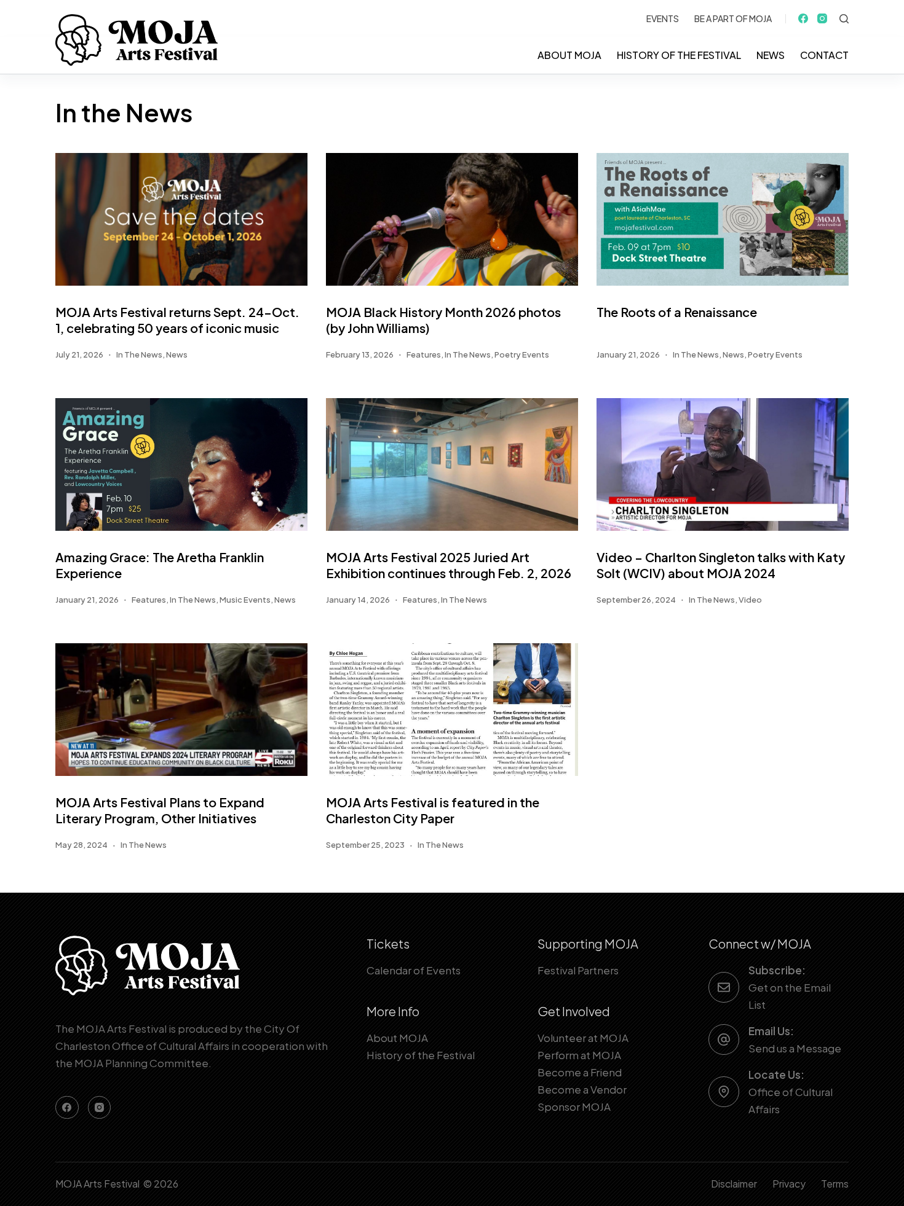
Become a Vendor (582, 1089)
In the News (139, 354)
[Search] (844, 18)
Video (750, 600)
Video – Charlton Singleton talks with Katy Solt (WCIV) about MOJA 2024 (721, 565)
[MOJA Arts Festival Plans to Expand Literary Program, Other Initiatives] (181, 709)
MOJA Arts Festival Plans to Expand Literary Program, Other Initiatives (159, 810)
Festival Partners (578, 970)
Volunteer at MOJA (582, 1037)
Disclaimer (734, 1184)
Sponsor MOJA (574, 1106)
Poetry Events (521, 354)
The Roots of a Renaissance (677, 311)
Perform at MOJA (579, 1055)
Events (662, 18)
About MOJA (569, 55)
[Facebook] (803, 18)
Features (423, 354)
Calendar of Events (414, 970)
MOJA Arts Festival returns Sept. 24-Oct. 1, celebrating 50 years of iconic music (177, 319)
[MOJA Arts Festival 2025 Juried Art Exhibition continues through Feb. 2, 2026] (452, 464)
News (770, 55)
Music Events (245, 600)
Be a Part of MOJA (733, 18)
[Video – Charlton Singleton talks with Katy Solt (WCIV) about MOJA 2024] (723, 464)
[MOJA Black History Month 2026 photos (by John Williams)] (452, 219)
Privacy (789, 1184)
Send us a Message (794, 1048)
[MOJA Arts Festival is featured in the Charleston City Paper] (452, 709)
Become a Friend (579, 1072)
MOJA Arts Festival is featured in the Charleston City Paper (432, 810)
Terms (835, 1184)
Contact (824, 55)
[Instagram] (822, 18)
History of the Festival (679, 55)
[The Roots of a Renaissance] (723, 219)
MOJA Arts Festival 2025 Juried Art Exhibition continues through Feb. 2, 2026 (450, 565)
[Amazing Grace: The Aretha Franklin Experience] (181, 464)
